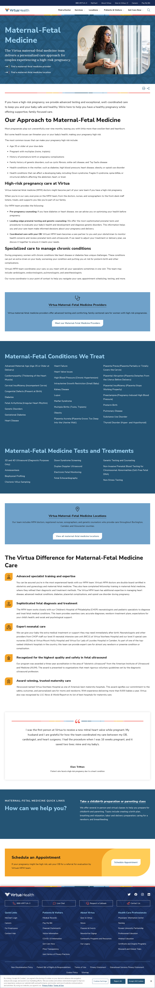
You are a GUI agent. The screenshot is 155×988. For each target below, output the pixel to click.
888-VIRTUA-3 (81, 3)
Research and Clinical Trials (129, 949)
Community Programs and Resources (96, 938)
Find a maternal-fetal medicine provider (31, 66)
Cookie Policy (72, 972)
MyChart (94, 3)
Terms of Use (80, 967)
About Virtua (106, 3)
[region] (77, 981)
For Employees (11, 928)
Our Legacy (85, 944)
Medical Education (126, 938)
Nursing (121, 923)
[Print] (143, 88)
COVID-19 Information (52, 938)
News (82, 923)
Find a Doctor (64, 10)
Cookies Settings (100, 981)
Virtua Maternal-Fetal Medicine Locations (77, 516)
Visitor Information (50, 933)
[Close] (151, 981)
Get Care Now (134, 10)
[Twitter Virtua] (129, 894)
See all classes (87, 825)
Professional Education (128, 933)
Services (79, 10)
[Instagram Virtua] (142, 894)
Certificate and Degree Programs (132, 944)
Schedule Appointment (126, 862)
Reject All (118, 981)
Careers (135, 3)
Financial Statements (52, 928)
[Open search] (148, 10)
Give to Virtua (120, 3)
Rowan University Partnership (130, 928)
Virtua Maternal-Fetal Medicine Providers (77, 305)
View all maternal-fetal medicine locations (77, 536)
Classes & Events (88, 928)
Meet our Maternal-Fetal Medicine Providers (77, 323)
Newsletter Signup (88, 933)
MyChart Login (11, 918)
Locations (93, 10)
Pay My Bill (146, 3)
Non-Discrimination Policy (22, 967)
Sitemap (85, 972)
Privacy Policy (47, 985)
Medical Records (50, 918)
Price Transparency (51, 949)
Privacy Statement (98, 967)
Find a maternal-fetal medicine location (31, 72)
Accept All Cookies (136, 981)
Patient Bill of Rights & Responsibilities (54, 967)
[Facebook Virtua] (135, 894)
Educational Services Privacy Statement (127, 967)
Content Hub (10, 933)
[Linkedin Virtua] (149, 894)
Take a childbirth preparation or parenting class (113, 801)
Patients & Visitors (113, 10)
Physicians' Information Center (131, 918)
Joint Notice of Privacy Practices (56, 954)
